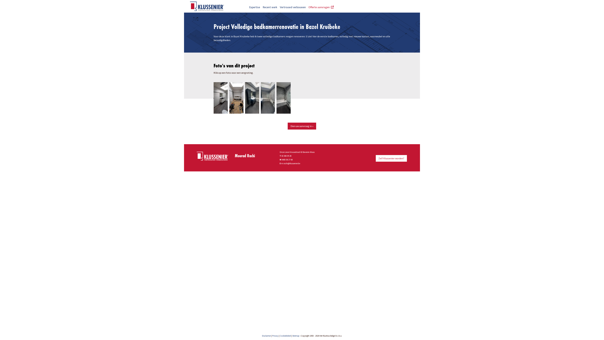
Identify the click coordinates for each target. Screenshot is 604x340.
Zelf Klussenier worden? (391, 158)
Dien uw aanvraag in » (302, 126)
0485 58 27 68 (287, 159)
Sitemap (295, 335)
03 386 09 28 (285, 156)
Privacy (275, 335)
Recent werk (270, 7)
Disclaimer (266, 335)
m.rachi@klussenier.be (290, 163)
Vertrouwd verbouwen (293, 7)
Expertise (254, 7)
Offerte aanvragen (319, 7)
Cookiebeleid (285, 335)
